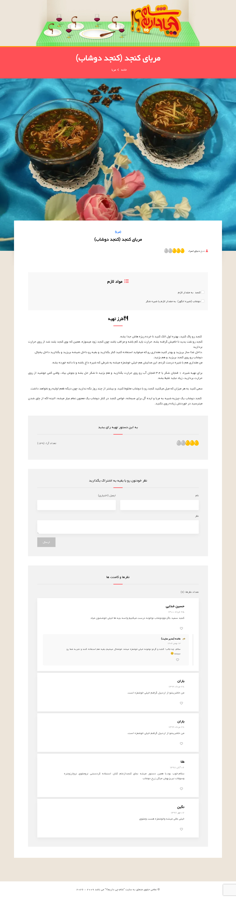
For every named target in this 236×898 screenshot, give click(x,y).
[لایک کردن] (181, 628)
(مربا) (118, 232)
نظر (197, 516)
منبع (196, 251)
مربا (114, 69)
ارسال (46, 542)
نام (197, 495)
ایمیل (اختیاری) (107, 495)
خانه (124, 69)
